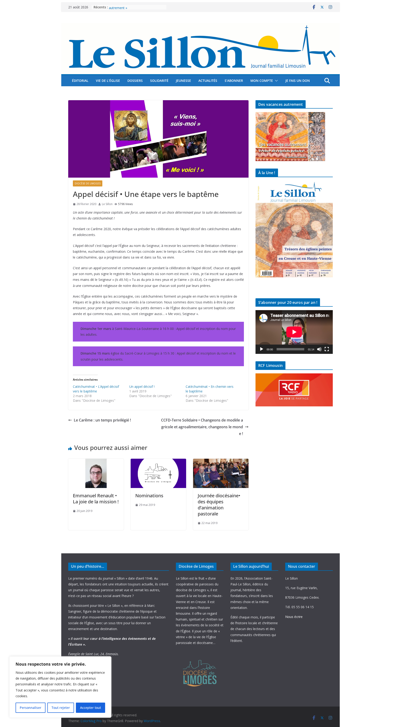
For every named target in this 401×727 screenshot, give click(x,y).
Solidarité (159, 80)
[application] (294, 332)
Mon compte (261, 80)
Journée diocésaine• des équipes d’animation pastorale (219, 504)
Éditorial (80, 80)
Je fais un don (297, 80)
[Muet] (319, 349)
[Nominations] (158, 462)
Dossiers (135, 80)
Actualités (207, 80)
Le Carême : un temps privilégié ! (102, 420)
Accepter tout (90, 707)
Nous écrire (294, 616)
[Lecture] (261, 349)
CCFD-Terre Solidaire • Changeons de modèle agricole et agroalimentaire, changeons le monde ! (202, 427)
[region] (60, 687)
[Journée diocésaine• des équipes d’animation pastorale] (221, 462)
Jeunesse (183, 80)
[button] (275, 80)
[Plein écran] (326, 349)
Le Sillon (107, 204)
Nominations (149, 495)
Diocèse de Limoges (87, 183)
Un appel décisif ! (142, 386)
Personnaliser (30, 707)
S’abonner (234, 80)
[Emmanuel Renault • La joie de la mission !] (96, 462)
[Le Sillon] (200, 26)
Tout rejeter (61, 707)
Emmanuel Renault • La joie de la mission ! (96, 498)
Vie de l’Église (108, 80)
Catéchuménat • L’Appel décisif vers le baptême (96, 388)
